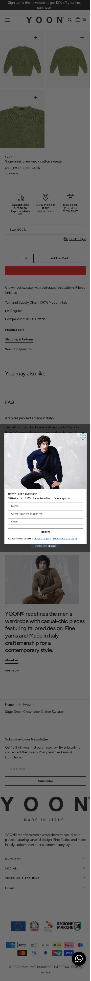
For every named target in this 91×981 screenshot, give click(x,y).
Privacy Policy (39, 538)
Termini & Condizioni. (63, 538)
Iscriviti (43, 531)
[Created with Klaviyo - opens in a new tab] (43, 546)
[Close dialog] (81, 436)
